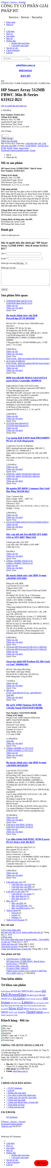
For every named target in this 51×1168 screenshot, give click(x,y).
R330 (2, 1005)
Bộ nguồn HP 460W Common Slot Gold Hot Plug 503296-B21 (28, 490)
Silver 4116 (38, 1009)
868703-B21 (27, 991)
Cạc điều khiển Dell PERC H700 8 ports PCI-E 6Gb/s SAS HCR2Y (27, 840)
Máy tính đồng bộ (19, 896)
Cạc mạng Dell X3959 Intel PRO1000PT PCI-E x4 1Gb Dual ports (28, 439)
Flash (15, 148)
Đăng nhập (10, 22)
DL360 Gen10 (33, 995)
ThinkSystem (34, 1012)
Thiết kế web (6, 1126)
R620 (17, 1005)
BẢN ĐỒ (25, 76)
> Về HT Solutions (14, 1088)
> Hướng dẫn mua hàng (16, 1093)
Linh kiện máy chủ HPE (22, 887)
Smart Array (24, 148)
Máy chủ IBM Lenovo (21, 908)
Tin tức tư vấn (12, 48)
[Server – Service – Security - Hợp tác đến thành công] (13, 2)
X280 (15, 1015)
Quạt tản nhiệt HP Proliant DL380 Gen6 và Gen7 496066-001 (28, 663)
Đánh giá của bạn (8, 263)
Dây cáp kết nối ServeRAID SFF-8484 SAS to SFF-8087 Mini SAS (26, 536)
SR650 (4, 1012)
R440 (10, 1005)
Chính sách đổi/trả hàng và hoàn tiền (16, 949)
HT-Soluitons (11, 1117)
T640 (15, 1012)
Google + (26, 150)
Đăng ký (9, 24)
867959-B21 (16, 991)
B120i (3, 148)
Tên (3, 253)
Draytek (10, 998)
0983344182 (25, 70)
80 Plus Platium (5, 991)
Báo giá (9, 38)
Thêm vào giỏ (7, 139)
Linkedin (18, 1124)
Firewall (15, 913)
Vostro (3, 1015)
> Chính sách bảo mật (15, 1107)
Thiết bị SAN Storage (15, 920)
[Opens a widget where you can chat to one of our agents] (41, 1163)
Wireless (15, 917)
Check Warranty (13, 50)
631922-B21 (43, 146)
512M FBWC (31, 146)
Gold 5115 (39, 998)
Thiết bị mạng (12, 910)
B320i (9, 148)
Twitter (12, 150)
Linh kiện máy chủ (33, 143)
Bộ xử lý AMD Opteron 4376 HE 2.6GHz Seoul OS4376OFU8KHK (24, 706)
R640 (21, 1005)
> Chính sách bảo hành (15, 1100)
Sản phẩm (10, 36)
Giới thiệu (10, 31)
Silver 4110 (15, 1008)
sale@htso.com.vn (25, 65)
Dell (43, 990)
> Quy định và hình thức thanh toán (21, 1095)
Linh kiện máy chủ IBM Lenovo (25, 889)
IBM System (17, 1003)
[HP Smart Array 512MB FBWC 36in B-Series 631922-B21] (28, 959)
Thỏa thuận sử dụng (9, 946)
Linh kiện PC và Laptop (22, 894)
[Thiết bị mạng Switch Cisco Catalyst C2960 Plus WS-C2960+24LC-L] (28, 967)
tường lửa (46, 1012)
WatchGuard (9, 1015)
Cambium (37, 991)
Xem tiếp (10, 695)
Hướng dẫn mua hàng (21, 43)
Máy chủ (10, 901)
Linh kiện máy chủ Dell (21, 884)
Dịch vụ (9, 34)
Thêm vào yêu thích (9, 141)
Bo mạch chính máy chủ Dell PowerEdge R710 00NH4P (21, 317)
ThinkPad (22, 1012)
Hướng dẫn (11, 41)
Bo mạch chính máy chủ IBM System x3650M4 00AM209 (26, 764)
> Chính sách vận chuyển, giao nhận (21, 1097)
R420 (6, 1005)
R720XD (34, 1005)
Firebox (27, 998)
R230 (47, 1003)
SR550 (44, 1009)
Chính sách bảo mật (9, 944)
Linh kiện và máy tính (15, 891)
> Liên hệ (10, 1090)
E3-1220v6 (19, 998)
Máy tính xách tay (19, 899)
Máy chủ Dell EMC (20, 906)
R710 (25, 1005)
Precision (42, 1003)
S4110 (44, 1005)
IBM (11, 1003)
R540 (14, 1005)
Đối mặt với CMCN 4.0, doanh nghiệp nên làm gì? (22, 932)
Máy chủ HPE (17, 903)
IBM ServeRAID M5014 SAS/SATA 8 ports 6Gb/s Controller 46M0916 (26, 379)
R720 (29, 1005)
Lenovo (27, 1002)
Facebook (5, 150)
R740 (39, 1005)
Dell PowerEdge (13, 994)
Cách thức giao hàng (20, 45)
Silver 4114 (29, 1008)
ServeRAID (4, 1009)
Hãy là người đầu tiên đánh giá (14, 106)
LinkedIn (19, 150)
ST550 (11, 1012)
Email (32, 150)
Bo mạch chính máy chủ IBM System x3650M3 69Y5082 (26, 577)
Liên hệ (9, 53)
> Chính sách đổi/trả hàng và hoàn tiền (22, 1102)
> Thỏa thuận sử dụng (15, 1105)
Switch (14, 915)
